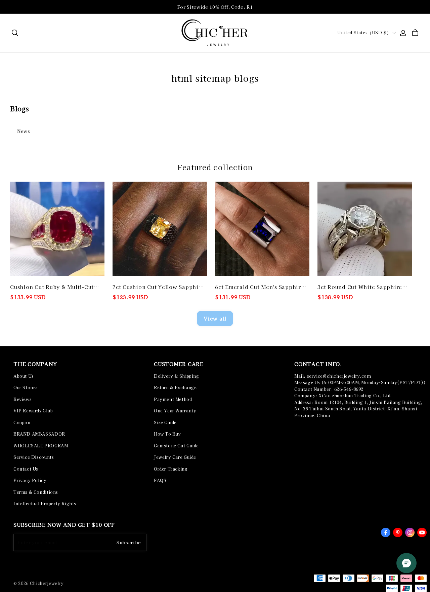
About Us (23, 376)
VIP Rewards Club (33, 411)
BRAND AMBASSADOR (39, 434)
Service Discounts (33, 457)
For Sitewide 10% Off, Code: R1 (215, 7)
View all (215, 318)
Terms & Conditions (35, 492)
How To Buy (167, 434)
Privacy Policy (30, 480)
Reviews (22, 399)
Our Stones (25, 387)
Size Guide (165, 422)
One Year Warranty (175, 411)
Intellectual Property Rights (44, 504)
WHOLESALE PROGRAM (40, 446)
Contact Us (25, 469)
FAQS (160, 480)
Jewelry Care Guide (175, 457)
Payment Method (173, 399)
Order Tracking (171, 469)
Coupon (22, 422)
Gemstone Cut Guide (176, 446)
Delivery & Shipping (176, 376)
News (23, 131)
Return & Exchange (175, 387)
